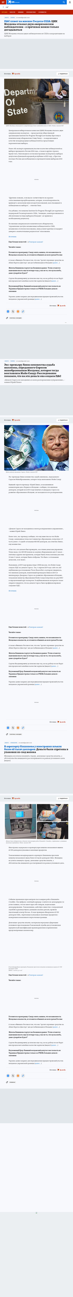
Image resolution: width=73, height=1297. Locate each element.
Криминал (12, 1082)
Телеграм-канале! (36, 242)
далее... (54, 281)
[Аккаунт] (70, 2)
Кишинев (21, 12)
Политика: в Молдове (15, 318)
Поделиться (63, 73)
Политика (13, 17)
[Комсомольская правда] (13, 2)
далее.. (56, 262)
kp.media (17, 74)
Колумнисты (42, 12)
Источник (12, 236)
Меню (3, 2)
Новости (12, 12)
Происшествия (31, 12)
